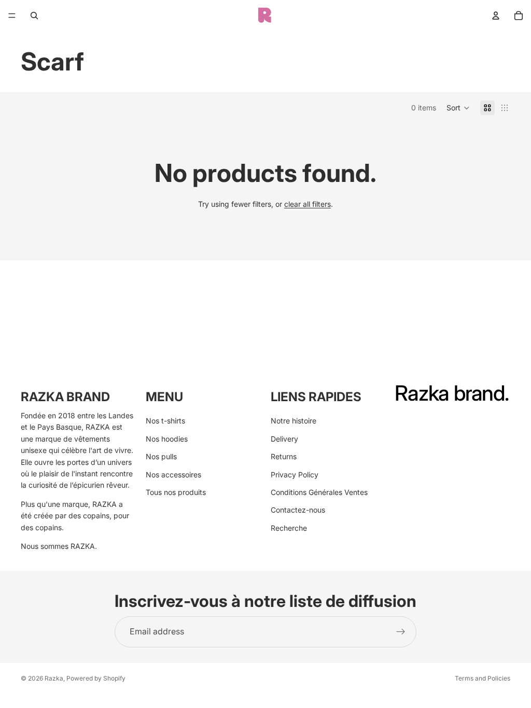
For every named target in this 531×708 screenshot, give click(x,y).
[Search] (34, 15)
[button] (458, 107)
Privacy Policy (294, 474)
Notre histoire (293, 420)
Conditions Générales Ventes (319, 492)
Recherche (289, 527)
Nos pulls (161, 456)
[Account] (495, 15)
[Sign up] (401, 632)
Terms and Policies (482, 678)
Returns (284, 456)
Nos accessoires (173, 474)
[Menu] (12, 15)
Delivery (284, 438)
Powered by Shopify (95, 678)
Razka (54, 678)
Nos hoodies (167, 438)
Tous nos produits (176, 492)
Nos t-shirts (165, 420)
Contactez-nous (298, 509)
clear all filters (307, 204)
